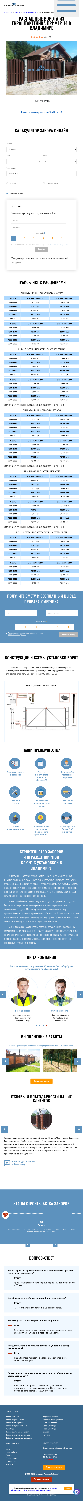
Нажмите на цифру (40, 233)
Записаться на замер (54, 1467)
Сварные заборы (49, 1426)
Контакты (10, 1464)
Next (77, 1061)
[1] (24, 238)
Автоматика (13, 183)
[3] (43, 238)
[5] (61, 238)
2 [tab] (39, 1025)
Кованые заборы (49, 1429)
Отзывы (9, 1455)
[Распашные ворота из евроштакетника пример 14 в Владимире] (41, 68)
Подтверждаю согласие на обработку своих (41, 245)
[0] (15, 238)
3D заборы (10, 1429)
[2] (33, 238)
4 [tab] (46, 1025)
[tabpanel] (22, 999)
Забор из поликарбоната (53, 1420)
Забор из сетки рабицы (15, 1423)
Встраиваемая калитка (52, 183)
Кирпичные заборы (50, 1423)
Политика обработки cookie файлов (41, 1495)
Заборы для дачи (12, 1417)
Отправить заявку (68, 635)
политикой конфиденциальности (39, 1490)
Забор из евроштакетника (16, 1426)
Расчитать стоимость (41, 1479)
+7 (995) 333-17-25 (50, 1443)
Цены (8, 1449)
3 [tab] (43, 1025)
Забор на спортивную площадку (19, 1435)
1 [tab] (36, 1025)
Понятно (67, 1488)
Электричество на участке (16, 194)
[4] (52, 238)
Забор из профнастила (15, 1420)
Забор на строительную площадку (19, 1438)
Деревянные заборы (51, 1417)
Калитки (46, 1435)
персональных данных (59, 245)
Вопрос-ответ (11, 1458)
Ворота (46, 1432)
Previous (5, 1061)
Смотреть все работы (41, 1081)
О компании (10, 1461)
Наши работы (11, 1452)
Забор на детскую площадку (17, 1432)
